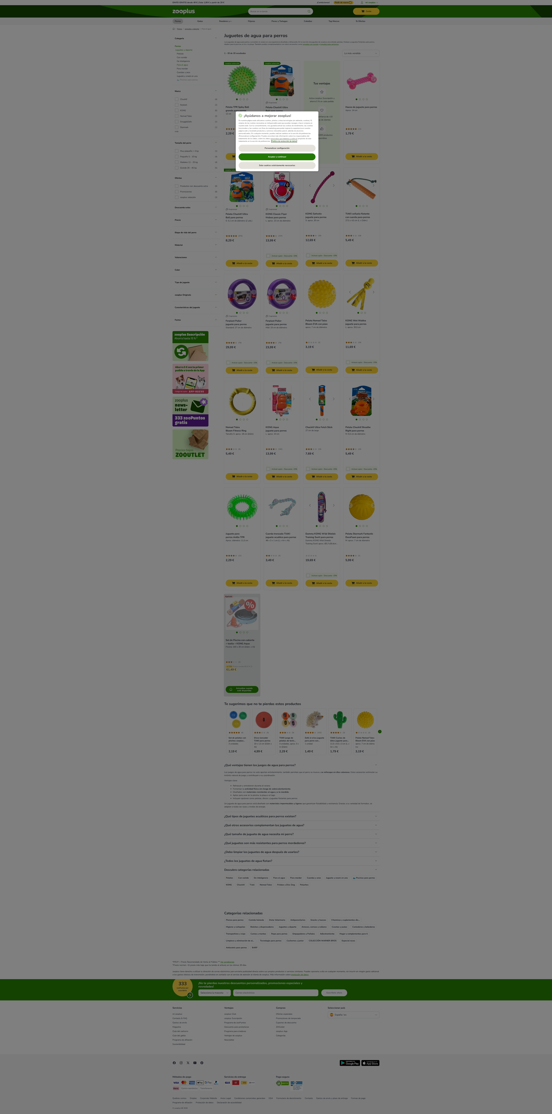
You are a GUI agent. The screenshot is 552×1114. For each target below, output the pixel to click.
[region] (277, 141)
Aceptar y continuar (277, 156)
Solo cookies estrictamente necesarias (277, 165)
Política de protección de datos (284, 141)
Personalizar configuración (277, 148)
